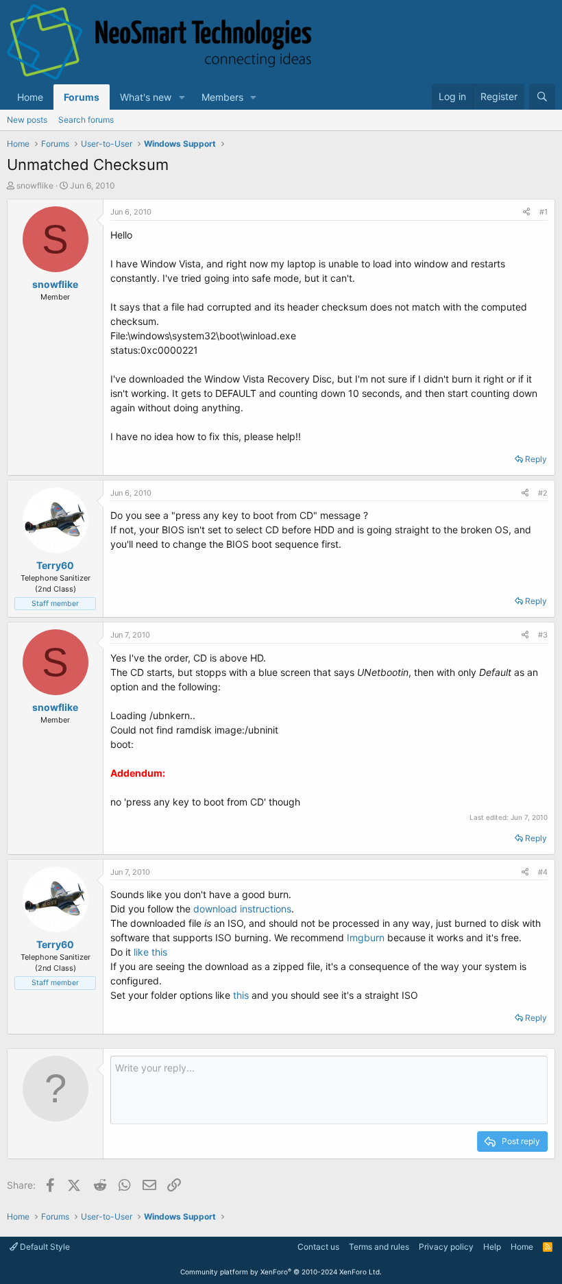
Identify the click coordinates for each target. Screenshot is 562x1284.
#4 (543, 872)
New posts (27, 119)
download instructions (241, 908)
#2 (543, 493)
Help (492, 1246)
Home (30, 97)
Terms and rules (379, 1246)
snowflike (34, 185)
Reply (536, 459)
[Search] (542, 97)
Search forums (86, 119)
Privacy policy (446, 1246)
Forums (81, 97)
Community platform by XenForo (281, 1272)
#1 (543, 212)
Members (222, 97)
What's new (145, 97)
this (241, 995)
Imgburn (365, 937)
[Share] (526, 212)
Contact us (318, 1246)
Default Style (44, 1246)
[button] (182, 97)
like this (150, 952)
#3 (543, 635)
